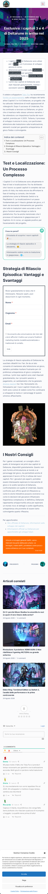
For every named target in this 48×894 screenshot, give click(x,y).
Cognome (10, 313)
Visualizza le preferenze (24, 886)
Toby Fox (26, 94)
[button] (45, 853)
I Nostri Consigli (12, 151)
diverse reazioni (9, 384)
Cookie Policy (15, 891)
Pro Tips (22, 19)
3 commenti (31, 19)
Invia (8, 349)
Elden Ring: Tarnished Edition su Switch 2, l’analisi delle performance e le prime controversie (21, 692)
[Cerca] (37, 4)
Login (42, 726)
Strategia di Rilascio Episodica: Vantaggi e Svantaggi (23, 147)
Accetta (24, 874)
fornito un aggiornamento (14, 97)
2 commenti (21, 658)
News (16, 19)
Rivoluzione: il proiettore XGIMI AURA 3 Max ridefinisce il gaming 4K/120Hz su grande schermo (22, 652)
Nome (8, 302)
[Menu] (43, 4)
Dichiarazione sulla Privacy (29, 891)
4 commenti (21, 618)
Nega (24, 880)
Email (8, 323)
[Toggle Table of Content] (40, 137)
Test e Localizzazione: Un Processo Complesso (20, 142)
